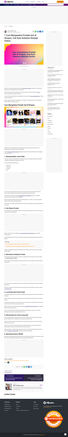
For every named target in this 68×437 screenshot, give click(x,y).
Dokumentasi (32, 1)
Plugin (17, 404)
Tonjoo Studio (42, 434)
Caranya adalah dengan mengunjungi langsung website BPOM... (16, 360)
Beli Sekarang (60, 1)
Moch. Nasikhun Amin (12, 30)
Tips (25, 4)
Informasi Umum (16, 4)
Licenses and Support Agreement (22, 410)
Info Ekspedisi (6, 4)
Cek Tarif (27, 1)
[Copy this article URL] (33, 31)
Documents (18, 406)
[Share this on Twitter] (38, 31)
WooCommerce (50, 133)
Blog (43, 1)
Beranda (5, 26)
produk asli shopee (8, 372)
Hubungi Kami (7, 404)
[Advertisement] (34, 15)
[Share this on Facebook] (40, 31)
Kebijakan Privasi (7, 406)
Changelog (39, 1)
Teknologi (49, 128)
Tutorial (22, 4)
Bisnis (11, 4)
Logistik (34, 4)
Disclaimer (6, 410)
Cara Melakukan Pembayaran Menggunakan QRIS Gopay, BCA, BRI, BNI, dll (19, 246)
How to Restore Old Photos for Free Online (54, 87)
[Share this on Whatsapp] (35, 31)
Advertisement (49, 116)
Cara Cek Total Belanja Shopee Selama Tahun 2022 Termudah (17, 244)
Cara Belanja (29, 4)
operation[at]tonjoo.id (47, 407)
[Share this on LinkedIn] (42, 31)
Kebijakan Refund (7, 408)
